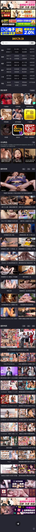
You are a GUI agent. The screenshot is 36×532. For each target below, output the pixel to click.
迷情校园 (9, 78)
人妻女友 (24, 75)
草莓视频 (24, 82)
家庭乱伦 (16, 75)
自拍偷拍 (16, 56)
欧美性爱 (32, 62)
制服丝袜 (9, 65)
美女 (24, 169)
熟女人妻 (9, 58)
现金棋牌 (24, 52)
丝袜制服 (16, 58)
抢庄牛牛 (32, 52)
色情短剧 (24, 85)
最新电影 (4, 326)
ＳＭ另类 (32, 58)
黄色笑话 (24, 78)
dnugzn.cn (18, 38)
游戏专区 (32, 49)
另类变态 (32, 65)
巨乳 (28, 169)
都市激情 (9, 75)
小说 (2, 77)
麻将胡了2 (9, 52)
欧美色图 (24, 69)
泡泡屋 (16, 85)
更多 (33, 169)
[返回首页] (33, 528)
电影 (2, 63)
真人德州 (16, 49)
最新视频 (4, 169)
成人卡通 (24, 62)
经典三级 (16, 65)
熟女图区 (24, 72)
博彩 (2, 50)
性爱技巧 (32, 78)
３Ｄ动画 (32, 56)
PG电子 (9, 49)
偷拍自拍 (16, 62)
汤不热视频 (32, 82)
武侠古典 (32, 75)
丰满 (24, 326)
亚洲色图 (16, 69)
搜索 (32, 43)
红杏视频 (9, 85)
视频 (2, 57)
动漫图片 (32, 69)
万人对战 (24, 49)
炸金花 (16, 52)
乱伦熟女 (24, 65)
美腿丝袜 (9, 72)
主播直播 (24, 58)
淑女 (28, 326)
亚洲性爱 (9, 62)
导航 (2, 83)
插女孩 (9, 82)
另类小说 (16, 78)
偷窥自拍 (9, 69)
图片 (2, 70)
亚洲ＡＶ (9, 56)
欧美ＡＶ (24, 56)
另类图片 (32, 72)
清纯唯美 (16, 72)
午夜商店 (16, 82)
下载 (33, 142)
